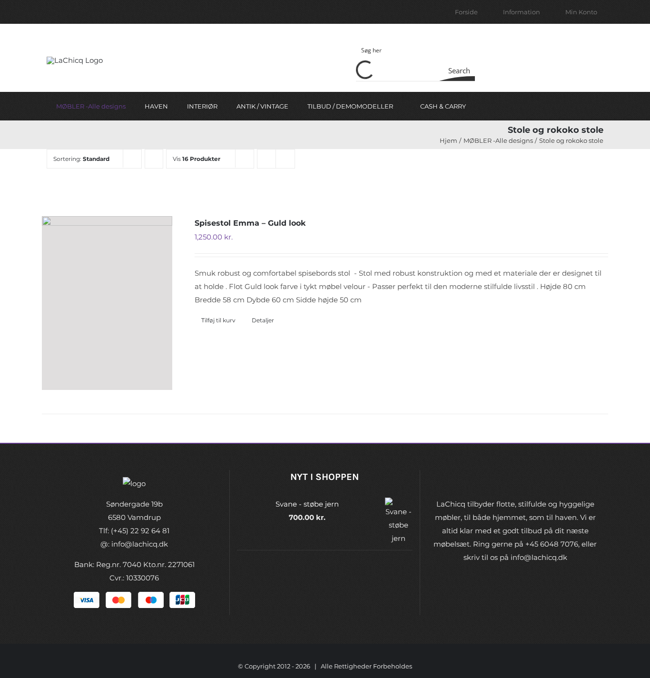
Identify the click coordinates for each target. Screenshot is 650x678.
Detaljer (263, 320)
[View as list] (285, 159)
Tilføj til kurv (218, 320)
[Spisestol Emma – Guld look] (107, 303)
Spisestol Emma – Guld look (250, 223)
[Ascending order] (154, 159)
